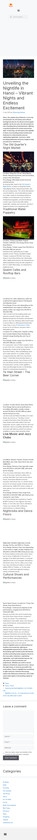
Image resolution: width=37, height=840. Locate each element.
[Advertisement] (18, 43)
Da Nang (6, 782)
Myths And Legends (9, 805)
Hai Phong (6, 793)
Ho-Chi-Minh (7, 799)
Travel (12, 686)
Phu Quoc (6, 811)
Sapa (4, 814)
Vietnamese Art (8, 822)
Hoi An (5, 802)
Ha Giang (6, 788)
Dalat (4, 785)
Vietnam (5, 820)
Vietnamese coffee (23, 325)
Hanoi (7, 683)
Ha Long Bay (7, 791)
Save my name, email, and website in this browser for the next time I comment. (18, 753)
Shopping (6, 817)
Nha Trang (6, 808)
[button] (18, 10)
